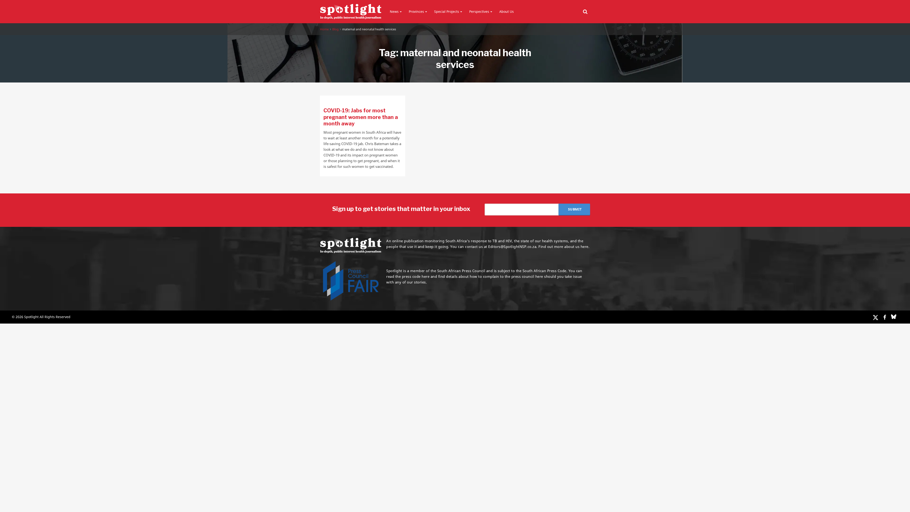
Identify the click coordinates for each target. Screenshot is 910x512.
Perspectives (479, 11)
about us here (576, 246)
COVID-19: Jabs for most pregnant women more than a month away (360, 117)
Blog (335, 29)
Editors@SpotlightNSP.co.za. (512, 246)
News (394, 11)
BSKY (893, 316)
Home (324, 29)
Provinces (416, 11)
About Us (506, 11)
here (425, 276)
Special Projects (446, 11)
